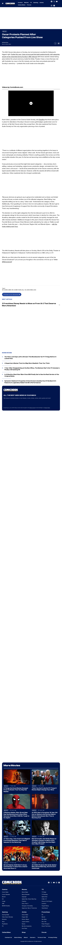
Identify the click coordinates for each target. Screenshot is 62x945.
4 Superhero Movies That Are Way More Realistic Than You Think (27, 363)
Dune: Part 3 (25, 903)
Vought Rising (45, 905)
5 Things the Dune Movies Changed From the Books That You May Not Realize (16, 789)
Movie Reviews (25, 894)
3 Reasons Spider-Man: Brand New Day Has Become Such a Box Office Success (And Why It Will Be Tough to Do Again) (16, 815)
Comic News (5, 892)
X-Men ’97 (44, 899)
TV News (44, 892)
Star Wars (44, 919)
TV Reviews (45, 894)
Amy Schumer (15, 289)
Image (3, 901)
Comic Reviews (6, 894)
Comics (20, 2)
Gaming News (5, 914)
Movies (26, 2)
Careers (32, 937)
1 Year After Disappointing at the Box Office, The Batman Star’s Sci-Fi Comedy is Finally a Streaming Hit (32, 369)
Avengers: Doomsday (27, 905)
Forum (29, 5)
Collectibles (21, 5)
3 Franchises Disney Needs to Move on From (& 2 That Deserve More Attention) (29, 304)
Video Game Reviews (7, 917)
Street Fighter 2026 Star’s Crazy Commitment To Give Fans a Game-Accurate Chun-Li (16, 866)
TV (31, 2)
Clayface (24, 901)
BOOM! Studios (6, 905)
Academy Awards (7, 289)
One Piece (24, 928)
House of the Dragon (47, 901)
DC (3, 899)
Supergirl (24, 896)
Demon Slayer (25, 919)
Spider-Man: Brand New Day (29, 899)
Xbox (3, 921)
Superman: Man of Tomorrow (29, 908)
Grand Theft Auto (46, 926)
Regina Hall (21, 289)
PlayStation (5, 924)
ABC (3, 289)
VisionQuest (45, 908)
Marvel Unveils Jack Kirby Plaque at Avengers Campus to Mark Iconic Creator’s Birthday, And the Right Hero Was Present (44, 841)
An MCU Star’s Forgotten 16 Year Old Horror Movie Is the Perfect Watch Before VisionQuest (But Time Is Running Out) (44, 815)
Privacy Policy (47, 407)
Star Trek (44, 921)
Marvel (4, 896)
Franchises (46, 912)
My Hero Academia (27, 926)
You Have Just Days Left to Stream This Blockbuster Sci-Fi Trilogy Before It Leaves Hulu (30, 357)
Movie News (25, 892)
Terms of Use (32, 407)
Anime (42, 2)
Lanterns (44, 903)
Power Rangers (45, 924)
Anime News (25, 914)
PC (3, 926)
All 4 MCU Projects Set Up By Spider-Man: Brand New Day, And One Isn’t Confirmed (44, 866)
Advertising (18, 937)
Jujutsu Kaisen (25, 921)
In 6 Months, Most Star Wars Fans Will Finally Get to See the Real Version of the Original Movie (31, 375)
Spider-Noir (44, 896)
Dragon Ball (25, 917)
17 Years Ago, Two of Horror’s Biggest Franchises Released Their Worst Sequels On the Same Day (17, 840)
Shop (23, 932)
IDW (3, 903)
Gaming (35, 2)
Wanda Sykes (33, 289)
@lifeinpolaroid (7, 262)
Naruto (23, 924)
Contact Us (8, 937)
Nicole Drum (5, 42)
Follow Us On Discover (11, 294)
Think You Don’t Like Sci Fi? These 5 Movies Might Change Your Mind (44, 789)
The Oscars (27, 289)
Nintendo (4, 919)
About (26, 937)
